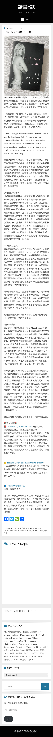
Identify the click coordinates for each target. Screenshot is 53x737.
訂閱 (9, 719)
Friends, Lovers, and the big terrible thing (25, 462)
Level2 (16, 528)
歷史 (42, 653)
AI (5, 632)
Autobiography (18, 531)
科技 (28, 656)
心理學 (19, 653)
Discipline (24, 635)
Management (31, 641)
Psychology (24, 644)
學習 (42, 650)
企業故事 (14, 650)
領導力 (31, 659)
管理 (34, 656)
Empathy (34, 635)
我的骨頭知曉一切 (16, 485)
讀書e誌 (26, 7)
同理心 (29, 650)
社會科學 (14, 656)
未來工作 (34, 653)
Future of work (10, 638)
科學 (22, 656)
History (28, 638)
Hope (28, 531)
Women (35, 531)
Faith (43, 635)
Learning (19, 641)
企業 (6, 650)
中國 (36, 647)
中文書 (43, 647)
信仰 (22, 650)
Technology (9, 647)
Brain (25, 632)
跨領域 (23, 659)
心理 (12, 653)
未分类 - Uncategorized (30, 528)
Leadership (8, 641)
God (20, 638)
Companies (34, 632)
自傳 (5, 533)
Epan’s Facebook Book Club (22, 611)
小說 (6, 653)
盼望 (46, 531)
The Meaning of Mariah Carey (19, 426)
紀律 (40, 656)
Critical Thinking (11, 635)
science (34, 644)
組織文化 (8, 659)
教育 (26, 653)
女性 (41, 531)
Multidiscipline (10, 644)
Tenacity (19, 647)
